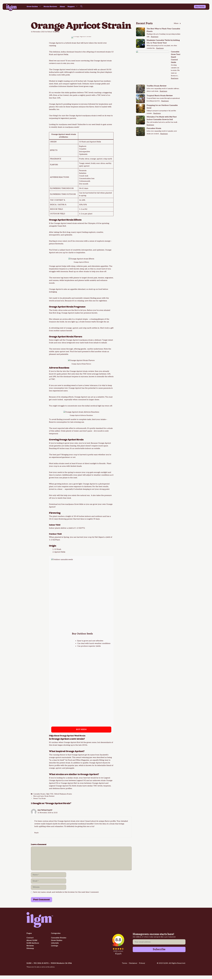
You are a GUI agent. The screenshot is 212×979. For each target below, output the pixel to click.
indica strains (59, 463)
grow (86, 641)
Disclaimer (133, 963)
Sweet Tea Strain (39, 798)
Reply (36, 833)
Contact (30, 938)
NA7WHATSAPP (45, 810)
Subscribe (159, 949)
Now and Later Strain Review (43, 796)
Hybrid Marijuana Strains (63, 794)
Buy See (198, 7)
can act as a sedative (96, 397)
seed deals (96, 124)
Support (71, 7)
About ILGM (31, 940)
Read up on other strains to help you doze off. (88, 271)
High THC (49, 794)
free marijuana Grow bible (72, 504)
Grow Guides (32, 7)
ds (203, 7)
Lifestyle (55, 943)
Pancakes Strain (154, 128)
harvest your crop (84, 537)
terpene (75, 104)
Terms (124, 963)
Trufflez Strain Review (156, 86)
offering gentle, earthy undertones (88, 349)
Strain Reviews (50, 7)
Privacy (142, 963)
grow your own (71, 443)
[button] (81, 7)
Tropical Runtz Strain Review (160, 96)
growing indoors (61, 484)
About (62, 7)
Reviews (30, 946)
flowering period (65, 519)
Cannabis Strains (39, 794)
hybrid (90, 70)
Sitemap (30, 948)
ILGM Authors (32, 943)
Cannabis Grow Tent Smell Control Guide (175, 57)
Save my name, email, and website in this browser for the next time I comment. (66, 892)
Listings (54, 946)
